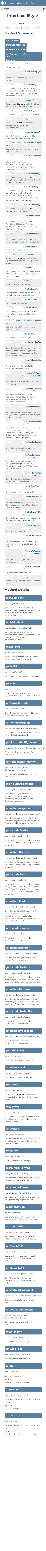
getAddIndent (28, 85)
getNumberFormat (29, 289)
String (34, 72)
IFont (9, 119)
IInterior (11, 254)
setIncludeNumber (30, 442)
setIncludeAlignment (31, 388)
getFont (25, 119)
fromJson (26, 72)
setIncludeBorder (30, 406)
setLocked (26, 496)
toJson (25, 577)
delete (25, 63)
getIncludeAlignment (31, 156)
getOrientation (29, 299)
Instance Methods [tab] (15, 45)
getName (25, 281)
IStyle (6, 9)
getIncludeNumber (30, 205)
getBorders (27, 100)
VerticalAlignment (12, 1296)
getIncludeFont (29, 187)
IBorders (10, 100)
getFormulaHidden (30, 132)
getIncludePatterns (31, 215)
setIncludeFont (29, 422)
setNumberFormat (29, 512)
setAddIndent (28, 342)
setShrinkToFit (29, 535)
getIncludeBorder (30, 174)
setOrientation (29, 525)
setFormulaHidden (30, 360)
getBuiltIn (27, 111)
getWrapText (27, 334)
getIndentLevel (29, 246)
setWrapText (27, 566)
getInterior (27, 254)
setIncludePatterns (31, 455)
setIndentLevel (29, 486)
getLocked (26, 267)
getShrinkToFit (29, 308)
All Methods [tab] (12, 40)
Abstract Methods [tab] (15, 49)
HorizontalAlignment (14, 748)
